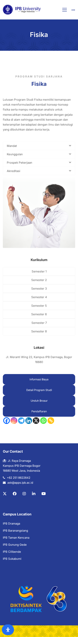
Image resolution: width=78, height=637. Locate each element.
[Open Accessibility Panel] (8, 629)
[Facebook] (6, 420)
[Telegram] (21, 420)
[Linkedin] (28, 420)
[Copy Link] (51, 420)
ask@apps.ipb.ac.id (20, 482)
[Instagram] (14, 420)
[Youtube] (43, 494)
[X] (36, 420)
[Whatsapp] (43, 420)
